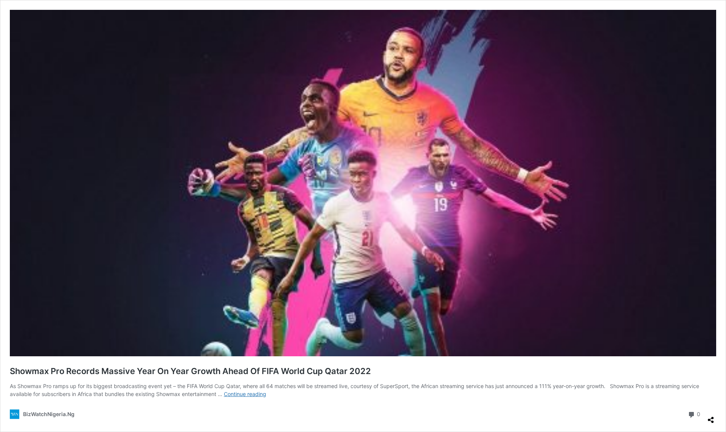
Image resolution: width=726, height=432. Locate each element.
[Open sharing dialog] (711, 417)
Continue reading (245, 394)
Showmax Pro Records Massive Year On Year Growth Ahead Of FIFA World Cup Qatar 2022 (190, 371)
